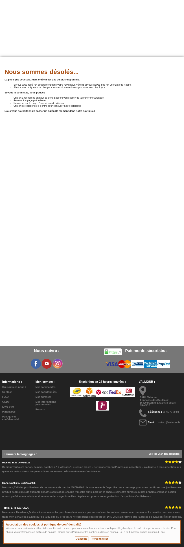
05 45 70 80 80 (171, 412)
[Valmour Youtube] (46, 363)
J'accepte (81, 538)
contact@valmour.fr (168, 422)
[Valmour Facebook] (36, 363)
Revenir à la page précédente (29, 100)
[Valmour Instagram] (57, 363)
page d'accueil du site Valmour (48, 103)
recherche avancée (93, 97)
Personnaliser (100, 538)
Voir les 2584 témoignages (164, 453)
